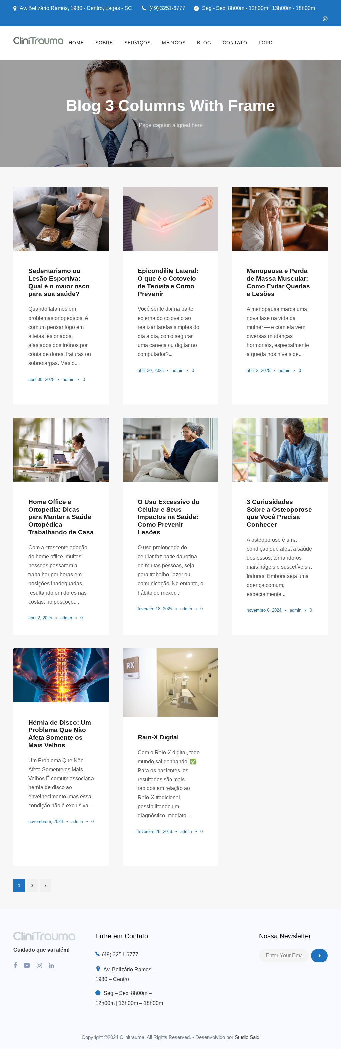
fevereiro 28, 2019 (155, 831)
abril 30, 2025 (41, 379)
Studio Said (247, 1037)
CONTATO (235, 42)
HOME (76, 42)
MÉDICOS (174, 42)
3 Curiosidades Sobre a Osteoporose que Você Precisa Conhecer (279, 513)
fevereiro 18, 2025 (155, 608)
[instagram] (325, 19)
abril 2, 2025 (258, 370)
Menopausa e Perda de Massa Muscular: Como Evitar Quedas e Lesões (278, 282)
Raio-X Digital (158, 737)
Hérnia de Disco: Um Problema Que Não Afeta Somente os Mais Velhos (59, 734)
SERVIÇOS (137, 42)
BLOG (204, 42)
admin (68, 379)
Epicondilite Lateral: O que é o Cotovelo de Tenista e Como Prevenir (168, 282)
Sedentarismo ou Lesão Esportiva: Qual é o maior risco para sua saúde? (59, 282)
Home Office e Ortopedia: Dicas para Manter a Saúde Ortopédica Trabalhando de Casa (61, 517)
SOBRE (104, 42)
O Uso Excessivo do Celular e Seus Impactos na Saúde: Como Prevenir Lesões (169, 517)
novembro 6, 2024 (264, 610)
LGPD (266, 42)
